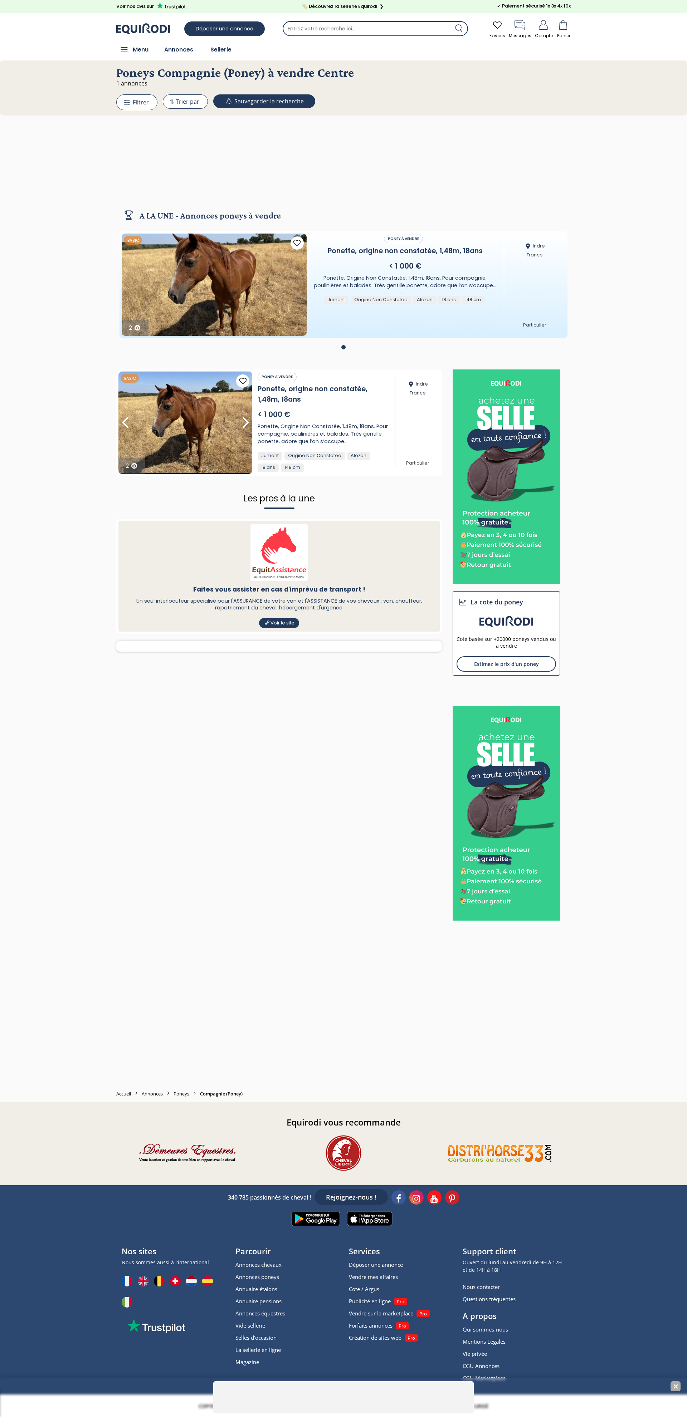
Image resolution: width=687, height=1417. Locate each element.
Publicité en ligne (370, 1301)
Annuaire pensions (258, 1301)
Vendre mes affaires (373, 1276)
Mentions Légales (484, 1341)
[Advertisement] (343, 158)
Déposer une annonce (224, 28)
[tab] (343, 347)
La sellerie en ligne (258, 1349)
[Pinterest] (452, 1198)
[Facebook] (398, 1198)
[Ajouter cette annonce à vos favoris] (297, 243)
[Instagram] (416, 1198)
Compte (544, 36)
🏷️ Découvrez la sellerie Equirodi (343, 6)
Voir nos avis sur (135, 6)
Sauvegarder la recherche (268, 101)
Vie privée (475, 1353)
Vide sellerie (250, 1325)
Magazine (247, 1361)
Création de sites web (375, 1337)
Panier (563, 36)
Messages (520, 36)
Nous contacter (481, 1286)
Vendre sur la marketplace (381, 1313)
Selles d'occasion (256, 1337)
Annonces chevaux (258, 1264)
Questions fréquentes (489, 1299)
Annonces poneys (257, 1276)
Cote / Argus (364, 1289)
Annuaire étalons (256, 1289)
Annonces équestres (260, 1313)
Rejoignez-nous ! (351, 1197)
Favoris (497, 36)
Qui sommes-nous (485, 1329)
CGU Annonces (481, 1365)
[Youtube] (434, 1198)
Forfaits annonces (371, 1325)
